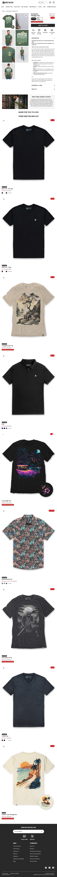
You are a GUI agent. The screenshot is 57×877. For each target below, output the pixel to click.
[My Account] (50, 3)
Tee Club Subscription (35, 853)
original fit (34, 44)
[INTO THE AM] (7, 2)
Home (3, 11)
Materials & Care (37, 85)
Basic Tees (17, 6)
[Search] (39, 2)
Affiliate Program (34, 856)
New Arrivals (33, 6)
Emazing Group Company (48, 874)
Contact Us (16, 851)
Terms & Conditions (35, 858)
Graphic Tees (9, 6)
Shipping (15, 856)
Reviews (32, 848)
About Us (32, 846)
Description (35, 38)
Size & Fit (34, 89)
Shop (2, 6)
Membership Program (35, 851)
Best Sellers (24, 6)
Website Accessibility (18, 858)
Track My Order (17, 846)
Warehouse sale (51, 6)
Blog (14, 861)
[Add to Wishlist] (26, 15)
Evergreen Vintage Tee (12, 11)
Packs (40, 6)
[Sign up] (41, 831)
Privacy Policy (33, 861)
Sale (44, 6)
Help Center (16, 848)
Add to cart (43, 25)
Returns (15, 853)
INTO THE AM (51, 873)
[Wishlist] (3, 120)
